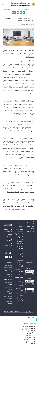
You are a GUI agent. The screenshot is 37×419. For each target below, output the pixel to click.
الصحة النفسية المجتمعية (30, 223)
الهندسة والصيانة (18, 251)
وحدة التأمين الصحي (8, 283)
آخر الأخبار (23, 24)
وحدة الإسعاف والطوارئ (8, 297)
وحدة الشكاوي (19, 274)
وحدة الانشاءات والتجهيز (19, 278)
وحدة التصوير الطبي (19, 289)
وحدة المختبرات (8, 279)
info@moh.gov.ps (7, 245)
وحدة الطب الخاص (9, 293)
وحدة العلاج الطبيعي (20, 266)
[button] (36, 319)
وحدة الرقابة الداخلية (9, 275)
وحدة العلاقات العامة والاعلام (8, 266)
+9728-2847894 (9, 235)
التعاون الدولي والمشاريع (19, 230)
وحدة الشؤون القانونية (8, 302)
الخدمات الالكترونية (25, 9)
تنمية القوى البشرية (20, 247)
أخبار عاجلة (7, 9)
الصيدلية (21, 257)
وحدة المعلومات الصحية (18, 270)
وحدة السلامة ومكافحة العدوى (19, 284)
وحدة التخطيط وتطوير (8, 288)
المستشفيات (30, 231)
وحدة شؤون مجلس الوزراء (19, 261)
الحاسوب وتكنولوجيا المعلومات (20, 241)
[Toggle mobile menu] (3, 4)
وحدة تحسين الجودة (20, 294)
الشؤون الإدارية (19, 234)
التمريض (21, 254)
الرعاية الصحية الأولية (30, 227)
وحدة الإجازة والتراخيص (20, 299)
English (15, 9)
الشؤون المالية (19, 237)
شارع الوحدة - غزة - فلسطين (7, 230)
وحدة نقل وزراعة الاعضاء (8, 271)
